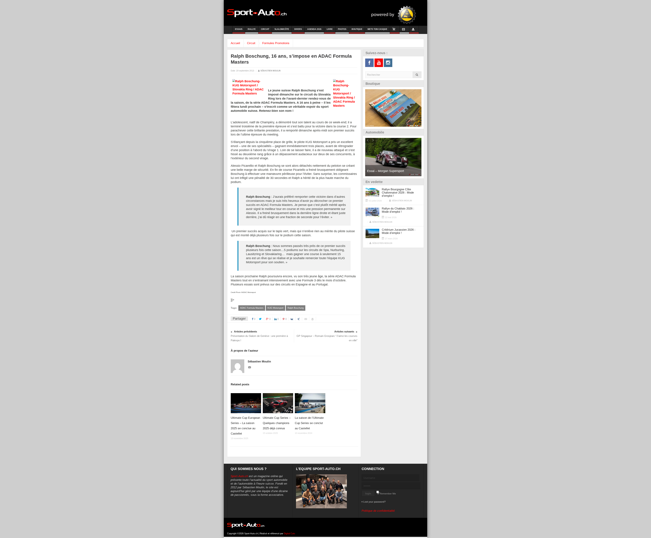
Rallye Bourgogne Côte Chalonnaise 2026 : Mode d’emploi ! (398, 192)
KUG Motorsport (275, 308)
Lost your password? (374, 501)
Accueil (235, 43)
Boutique (357, 29)
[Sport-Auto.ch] (257, 13)
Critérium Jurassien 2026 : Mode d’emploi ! (398, 231)
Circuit (265, 29)
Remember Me (388, 493)
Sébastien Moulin (270, 71)
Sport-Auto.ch (239, 476)
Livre (330, 29)
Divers (298, 29)
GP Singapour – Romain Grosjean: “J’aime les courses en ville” (327, 336)
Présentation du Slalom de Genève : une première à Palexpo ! (259, 336)
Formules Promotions (275, 43)
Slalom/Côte (281, 29)
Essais (238, 29)
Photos (342, 29)
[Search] (417, 74)
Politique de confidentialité (378, 510)
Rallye (252, 29)
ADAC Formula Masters (251, 308)
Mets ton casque (377, 29)
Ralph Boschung (296, 308)
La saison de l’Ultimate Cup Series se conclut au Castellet (309, 423)
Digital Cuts (289, 533)
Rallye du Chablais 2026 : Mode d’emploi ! (398, 210)
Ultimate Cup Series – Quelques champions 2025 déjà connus (277, 423)
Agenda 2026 (314, 29)
